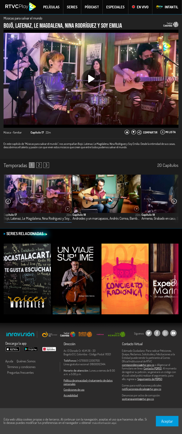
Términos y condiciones (21, 367)
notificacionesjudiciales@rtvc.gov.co (141, 389)
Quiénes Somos (26, 361)
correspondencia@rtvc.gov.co (138, 365)
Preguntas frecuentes (20, 372)
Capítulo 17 (10, 214)
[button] (174, 201)
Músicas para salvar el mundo (23, 18)
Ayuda (9, 361)
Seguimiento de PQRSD (149, 379)
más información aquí (104, 423)
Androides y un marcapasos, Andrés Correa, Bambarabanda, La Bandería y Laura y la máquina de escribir (107, 218)
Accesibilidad (71, 395)
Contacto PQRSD (153, 368)
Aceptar (167, 421)
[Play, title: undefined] (91, 78)
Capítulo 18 (79, 214)
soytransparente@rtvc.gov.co (138, 399)
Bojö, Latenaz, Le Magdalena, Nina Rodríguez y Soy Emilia (38, 218)
